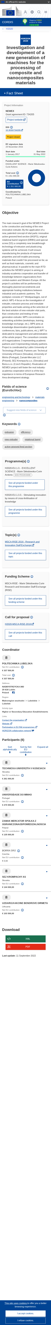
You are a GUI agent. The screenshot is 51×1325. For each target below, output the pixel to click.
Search (39, 12)
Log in (25, 12)
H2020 (9, 29)
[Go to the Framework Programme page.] (25, 39)
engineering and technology (16, 397)
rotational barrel (33, 439)
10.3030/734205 (13, 130)
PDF (28, 947)
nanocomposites (28, 400)
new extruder (11, 439)
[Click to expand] (47, 763)
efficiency (25, 432)
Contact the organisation (17, 720)
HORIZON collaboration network (20, 730)
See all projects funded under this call (25, 634)
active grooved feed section (18, 447)
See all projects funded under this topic (25, 555)
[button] (32, 12)
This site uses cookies (16, 1303)
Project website (15, 120)
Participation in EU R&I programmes (22, 727)
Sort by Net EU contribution (26, 749)
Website (9, 723)
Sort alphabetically (10, 748)
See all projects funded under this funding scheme (25, 600)
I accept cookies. (25, 1313)
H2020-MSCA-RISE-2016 (18, 624)
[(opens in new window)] (12, 11)
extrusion (9, 432)
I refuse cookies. (25, 1320)
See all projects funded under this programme (23, 484)
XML (28, 939)
